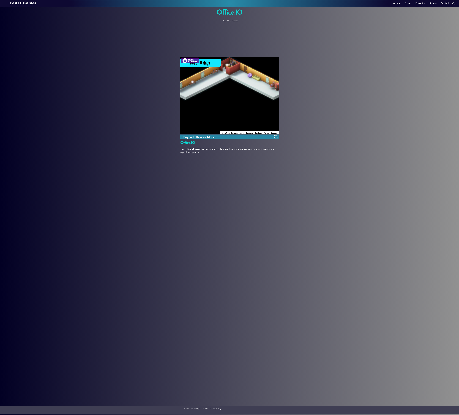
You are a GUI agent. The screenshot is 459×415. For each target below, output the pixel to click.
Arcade (396, 3)
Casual (407, 3)
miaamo (225, 21)
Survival (445, 3)
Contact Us (203, 409)
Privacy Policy (215, 409)
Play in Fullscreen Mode (199, 137)
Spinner (433, 3)
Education (420, 3)
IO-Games (190, 409)
